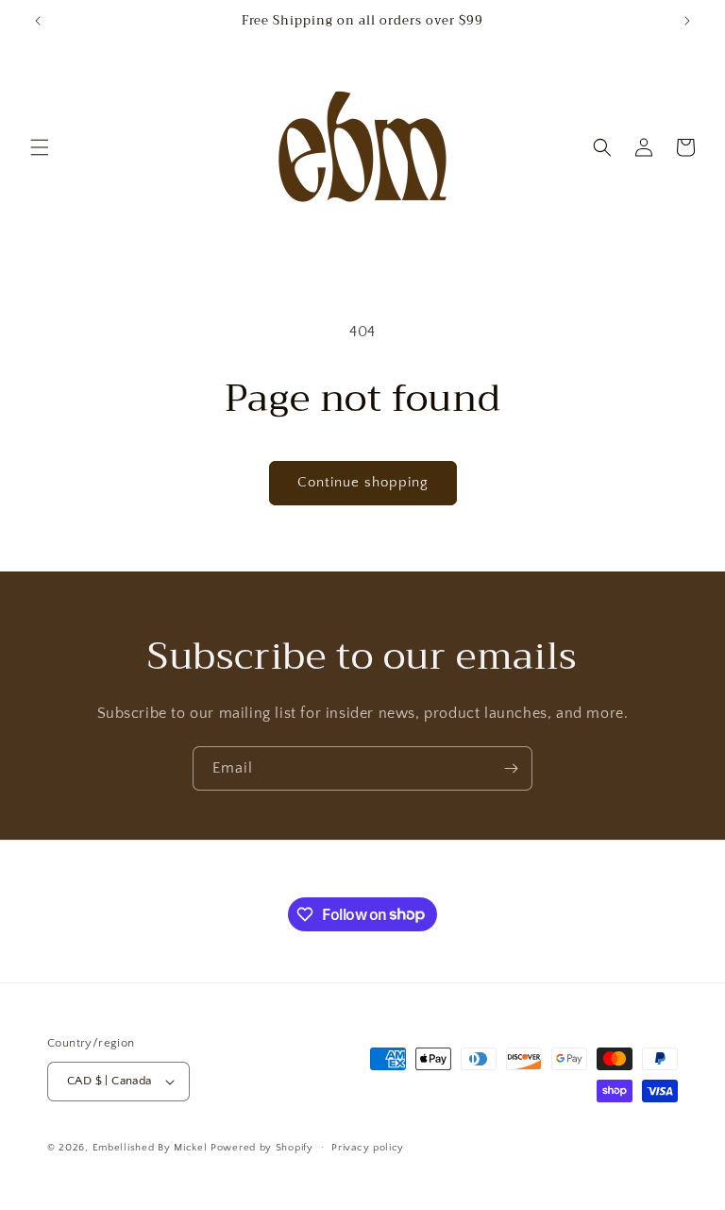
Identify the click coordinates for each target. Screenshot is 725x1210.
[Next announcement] (687, 21)
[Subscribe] (510, 768)
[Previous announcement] (38, 21)
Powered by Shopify (262, 1147)
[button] (39, 147)
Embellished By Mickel (150, 1147)
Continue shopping (363, 482)
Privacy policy (367, 1147)
